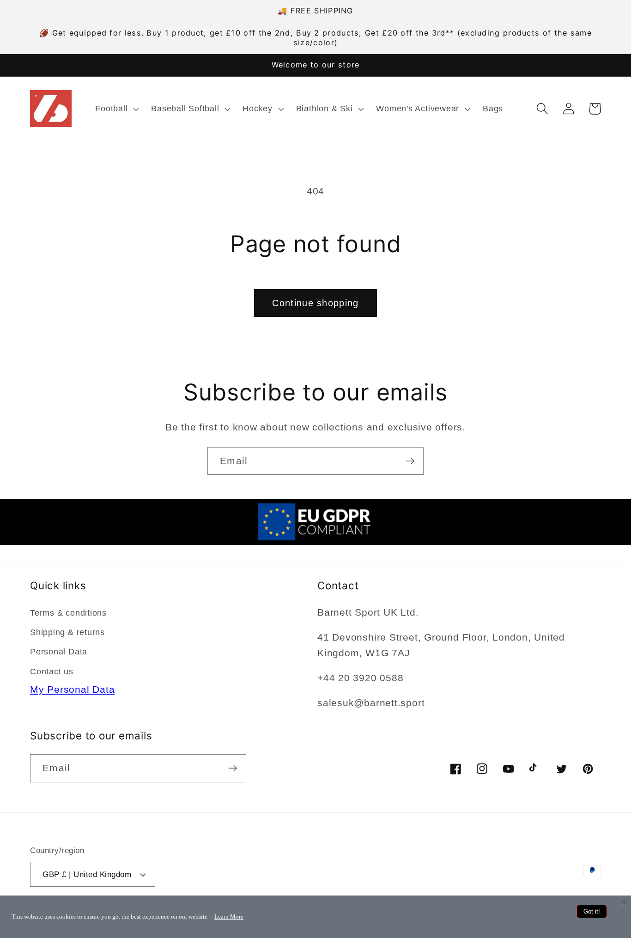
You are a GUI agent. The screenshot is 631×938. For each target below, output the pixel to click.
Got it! (591, 911)
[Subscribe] (410, 461)
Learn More (228, 916)
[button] (116, 108)
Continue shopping (315, 303)
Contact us (51, 671)
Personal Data (58, 651)
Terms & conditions (68, 612)
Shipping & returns (67, 632)
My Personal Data (72, 689)
